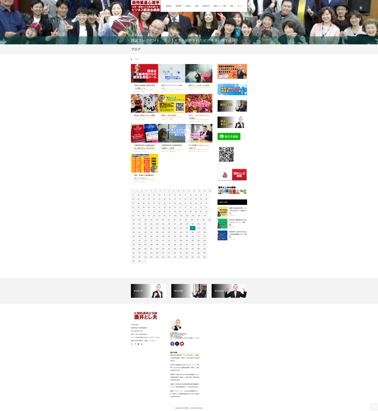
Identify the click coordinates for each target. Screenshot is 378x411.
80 (149, 211)
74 (196, 207)
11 (183, 191)
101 (181, 215)
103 (193, 215)
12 (189, 191)
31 (206, 195)
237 (134, 261)
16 (209, 191)
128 (181, 224)
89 (196, 211)
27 (185, 195)
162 (151, 236)
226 (145, 257)
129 (187, 224)
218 (175, 253)
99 (169, 215)
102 (187, 215)
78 (138, 211)
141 (181, 228)
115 (186, 220)
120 (134, 224)
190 (163, 244)
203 (163, 248)
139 (169, 228)
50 (149, 203)
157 (199, 232)
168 (187, 236)
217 (169, 253)
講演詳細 (168, 6)
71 (180, 207)
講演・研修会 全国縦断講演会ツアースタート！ (144, 176)
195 (193, 244)
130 (193, 224)
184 (204, 240)
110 (157, 220)
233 (187, 257)
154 (181, 232)
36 (154, 199)
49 (143, 203)
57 (185, 203)
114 (180, 220)
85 (175, 211)
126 (169, 224)
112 (169, 220)
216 (163, 253)
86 (180, 211)
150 (157, 232)
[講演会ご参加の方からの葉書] (144, 103)
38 (164, 199)
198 (134, 248)
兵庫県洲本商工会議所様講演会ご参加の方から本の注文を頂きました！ (144, 148)
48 (138, 203)
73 (190, 207)
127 (175, 224)
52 (159, 203)
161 (145, 236)
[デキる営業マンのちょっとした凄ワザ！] (198, 133)
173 (140, 240)
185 (134, 244)
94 (143, 215)
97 (159, 215)
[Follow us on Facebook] (172, 344)
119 (209, 220)
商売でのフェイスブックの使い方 (171, 87)
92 (133, 215)
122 (145, 224)
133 (134, 228)
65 (149, 207)
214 (151, 253)
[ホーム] (131, 59)
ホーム (240, 6)
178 (169, 240)
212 (139, 253)
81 (154, 211)
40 (175, 199)
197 (204, 244)
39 (169, 199)
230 (169, 257)
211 (134, 253)
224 (134, 257)
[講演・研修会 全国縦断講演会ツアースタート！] (144, 163)
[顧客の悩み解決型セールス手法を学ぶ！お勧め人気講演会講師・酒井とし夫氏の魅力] (222, 212)
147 (140, 232)
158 (204, 232)
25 (175, 195)
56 (180, 203)
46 (206, 199)
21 (154, 195)
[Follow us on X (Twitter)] (177, 344)
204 (169, 248)
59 (196, 203)
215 (157, 253)
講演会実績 (172, 151)
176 (157, 240)
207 (187, 248)
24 (169, 195)
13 (194, 191)
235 (199, 257)
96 (154, 215)
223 (204, 253)
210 (204, 248)
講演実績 (178, 6)
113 (175, 220)
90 (201, 211)
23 (164, 195)
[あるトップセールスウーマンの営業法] (198, 103)
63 (138, 207)
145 (204, 228)
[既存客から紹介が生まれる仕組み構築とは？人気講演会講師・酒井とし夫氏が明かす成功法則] (222, 235)
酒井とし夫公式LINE (168, 115)
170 (199, 236)
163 (157, 236)
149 (151, 232)
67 (159, 207)
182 (193, 240)
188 (151, 244)
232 (181, 257)
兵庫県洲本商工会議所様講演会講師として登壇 (171, 146)
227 (151, 257)
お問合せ (188, 6)
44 (196, 199)
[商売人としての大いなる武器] (198, 73)
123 (151, 224)
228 (157, 257)
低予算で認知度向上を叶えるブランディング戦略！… (238, 222)
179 (175, 240)
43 (190, 199)
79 (143, 211)
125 (163, 224)
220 (187, 253)
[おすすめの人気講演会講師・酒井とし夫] (145, 6)
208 (193, 248)
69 (169, 207)
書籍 (231, 6)
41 (180, 199)
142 (187, 228)
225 (140, 257)
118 (204, 220)
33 (138, 199)
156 (193, 232)
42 (185, 199)
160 (140, 236)
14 (199, 191)
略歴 (196, 6)
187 (145, 244)
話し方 (198, 89)
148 (145, 232)
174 (145, 240)
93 (138, 215)
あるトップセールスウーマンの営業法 (199, 117)
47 (133, 203)
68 (164, 207)
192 (175, 244)
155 (187, 232)
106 (134, 220)
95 (149, 215)
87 (185, 211)
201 (151, 248)
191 (169, 244)
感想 (143, 91)
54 (169, 203)
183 (199, 240)
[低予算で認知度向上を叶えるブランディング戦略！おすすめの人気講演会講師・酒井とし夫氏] (222, 224)
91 (206, 211)
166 (175, 236)
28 (190, 195)
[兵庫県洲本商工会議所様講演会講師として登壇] (171, 133)
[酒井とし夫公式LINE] (171, 103)
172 (134, 240)
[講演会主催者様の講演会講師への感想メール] (144, 73)
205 (175, 248)
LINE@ (171, 119)
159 (134, 236)
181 (187, 240)
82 (159, 211)
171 (204, 236)
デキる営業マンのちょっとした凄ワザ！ (199, 146)
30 (201, 195)
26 (180, 195)
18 (138, 195)
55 (175, 203)
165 (169, 236)
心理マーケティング (174, 91)
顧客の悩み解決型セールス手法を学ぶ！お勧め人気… (238, 210)
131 (199, 224)
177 (163, 240)
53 (164, 203)
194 (187, 244)
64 (143, 207)
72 (185, 207)
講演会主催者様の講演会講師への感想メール (144, 87)
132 (204, 224)
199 (140, 248)
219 (181, 253)
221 (193, 253)
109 (151, 220)
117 (198, 220)
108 (145, 220)
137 (157, 228)
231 (175, 257)
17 (133, 195)
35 (149, 199)
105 (205, 215)
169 (193, 236)
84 (169, 211)
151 (163, 232)
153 (175, 232)
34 (143, 199)
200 (145, 248)
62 (133, 207)
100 (175, 215)
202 (157, 248)
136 (151, 228)
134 (140, 228)
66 (154, 207)
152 (169, 232)
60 (201, 203)
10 (178, 191)
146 (134, 232)
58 (190, 203)
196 (199, 244)
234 (193, 257)
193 (181, 244)
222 (198, 253)
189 (157, 244)
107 (140, 220)
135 (145, 228)
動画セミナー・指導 (220, 6)
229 (163, 257)
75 (201, 207)
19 (143, 195)
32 (133, 199)
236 (204, 257)
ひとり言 (144, 151)
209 (199, 248)
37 (159, 199)
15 (204, 191)
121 (140, 224)
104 (199, 215)
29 (196, 195)
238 (140, 261)
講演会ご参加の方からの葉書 (144, 115)
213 (145, 253)
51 (154, 203)
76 (206, 207)
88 (190, 211)
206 (181, 248)
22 (159, 195)
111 (163, 220)
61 (206, 203)
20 (149, 195)
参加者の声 (205, 6)
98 (164, 215)
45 (201, 199)
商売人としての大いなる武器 (199, 85)
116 (192, 220)
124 (157, 224)
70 (175, 207)
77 (133, 211)
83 (164, 211)
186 (140, 244)
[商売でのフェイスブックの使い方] (171, 73)
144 (199, 228)
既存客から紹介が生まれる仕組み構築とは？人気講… (238, 234)
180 (181, 240)
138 (163, 228)
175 (151, 240)
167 (181, 236)
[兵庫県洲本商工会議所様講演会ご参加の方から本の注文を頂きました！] (144, 133)
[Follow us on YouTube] (182, 344)
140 (175, 228)
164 (163, 236)
